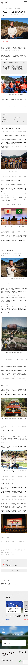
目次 (4, 114)
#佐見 (4, 580)
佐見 (3, 41)
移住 (7, 41)
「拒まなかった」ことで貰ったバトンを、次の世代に (14, 122)
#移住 (9, 580)
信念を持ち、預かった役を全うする (11, 117)
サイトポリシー (4, 659)
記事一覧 (5, 8)
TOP (2, 8)
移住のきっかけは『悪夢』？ (10, 119)
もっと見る (8, 642)
